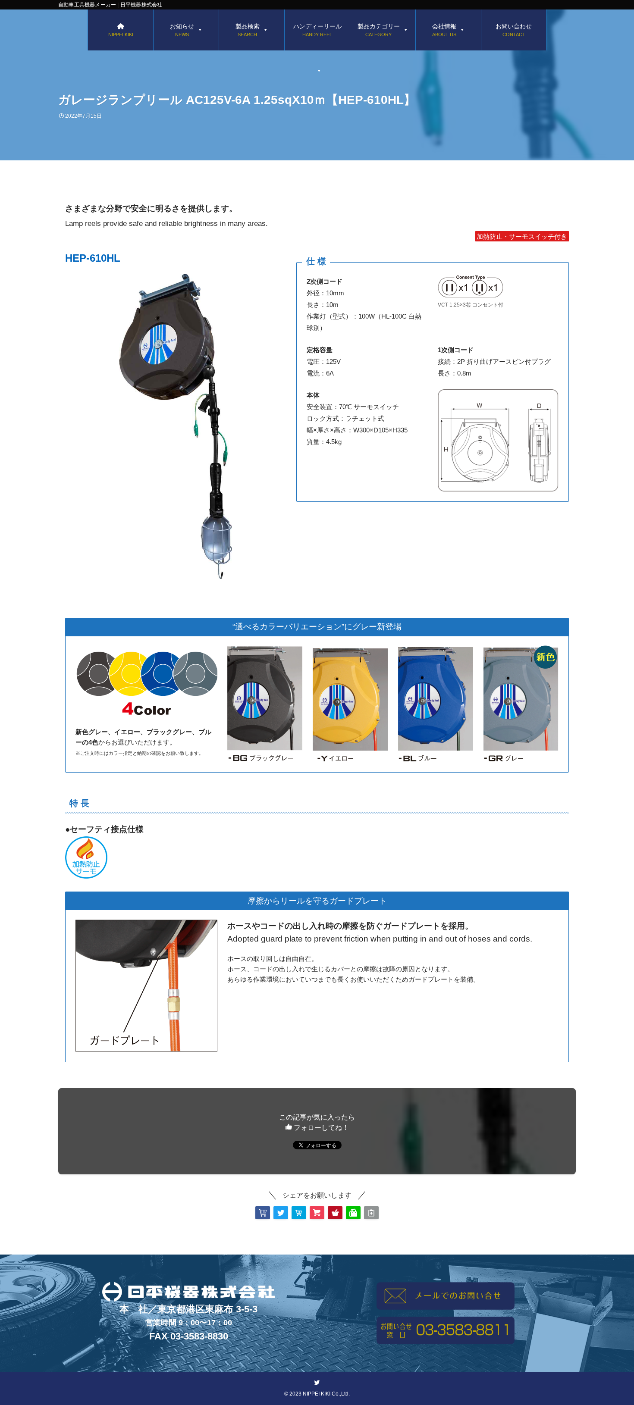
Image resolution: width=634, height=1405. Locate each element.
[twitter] (317, 1382)
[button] (262, 1212)
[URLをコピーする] (371, 1212)
